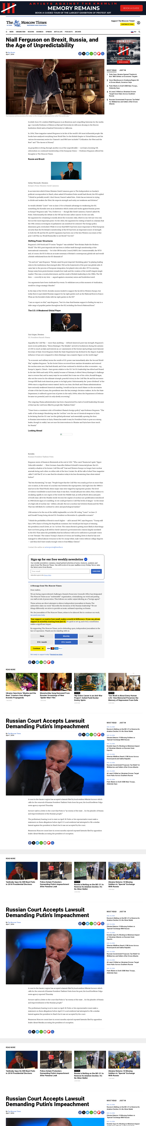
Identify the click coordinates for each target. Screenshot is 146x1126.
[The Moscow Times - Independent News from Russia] (26, 23)
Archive (78, 32)
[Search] (139, 32)
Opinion (49, 32)
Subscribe (96, 571)
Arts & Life (58, 32)
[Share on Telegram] (87, 53)
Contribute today (127, 24)
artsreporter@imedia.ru (54, 547)
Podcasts (69, 32)
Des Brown (11, 52)
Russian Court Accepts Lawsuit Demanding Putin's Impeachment (47, 723)
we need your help (37, 615)
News (12, 32)
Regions (31, 32)
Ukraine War (20, 32)
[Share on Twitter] (84, 53)
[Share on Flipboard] (99, 53)
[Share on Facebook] (80, 53)
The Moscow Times (14, 733)
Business (39, 32)
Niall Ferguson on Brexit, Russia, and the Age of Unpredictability (52, 42)
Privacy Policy (47, 575)
